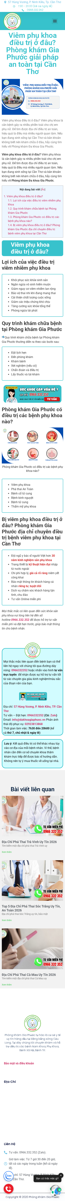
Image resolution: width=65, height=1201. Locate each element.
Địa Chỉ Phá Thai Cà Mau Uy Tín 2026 (29, 975)
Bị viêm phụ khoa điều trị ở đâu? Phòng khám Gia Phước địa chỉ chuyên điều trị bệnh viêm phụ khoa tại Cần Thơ (34, 229)
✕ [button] (61, 1175)
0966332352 (19, 670)
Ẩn (43, 189)
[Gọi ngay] (9, 1189)
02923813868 (34, 724)
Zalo (53, 715)
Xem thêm (7, 852)
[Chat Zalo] (9, 1176)
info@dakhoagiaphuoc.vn (28, 719)
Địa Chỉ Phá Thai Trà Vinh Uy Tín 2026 (29, 842)
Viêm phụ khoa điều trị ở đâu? (23, 196)
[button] (55, 21)
